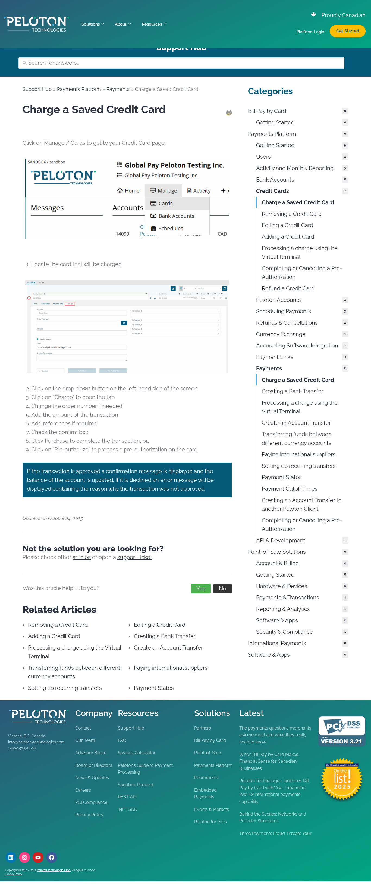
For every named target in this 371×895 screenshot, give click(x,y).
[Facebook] (51, 857)
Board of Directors (93, 765)
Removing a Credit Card (58, 625)
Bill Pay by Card (210, 740)
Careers (83, 790)
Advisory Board (91, 752)
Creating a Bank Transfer (165, 636)
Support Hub (37, 89)
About (121, 24)
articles (82, 557)
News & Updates (92, 777)
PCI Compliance (91, 802)
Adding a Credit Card (54, 636)
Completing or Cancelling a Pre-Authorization (302, 272)
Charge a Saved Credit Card (298, 202)
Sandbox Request (135, 784)
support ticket (134, 557)
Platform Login (310, 31)
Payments (118, 89)
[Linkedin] (10, 857)
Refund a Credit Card (288, 288)
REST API (127, 796)
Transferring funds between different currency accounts (297, 438)
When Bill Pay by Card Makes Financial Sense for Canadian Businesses (268, 761)
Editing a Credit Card (159, 625)
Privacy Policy (89, 814)
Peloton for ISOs (210, 821)
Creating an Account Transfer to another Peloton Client (302, 504)
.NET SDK (127, 809)
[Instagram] (24, 857)
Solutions (90, 24)
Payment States (154, 688)
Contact (83, 728)
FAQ (122, 740)
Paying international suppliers (170, 668)
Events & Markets (211, 809)
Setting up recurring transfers (65, 688)
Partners (202, 728)
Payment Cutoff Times (289, 488)
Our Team (85, 740)
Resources (152, 24)
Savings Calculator (137, 752)
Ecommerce (206, 777)
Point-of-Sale (207, 752)
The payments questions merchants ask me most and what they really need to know (275, 735)
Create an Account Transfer (168, 647)
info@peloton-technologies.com (36, 742)
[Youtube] (38, 857)
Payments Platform (79, 89)
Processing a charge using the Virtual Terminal (300, 252)
